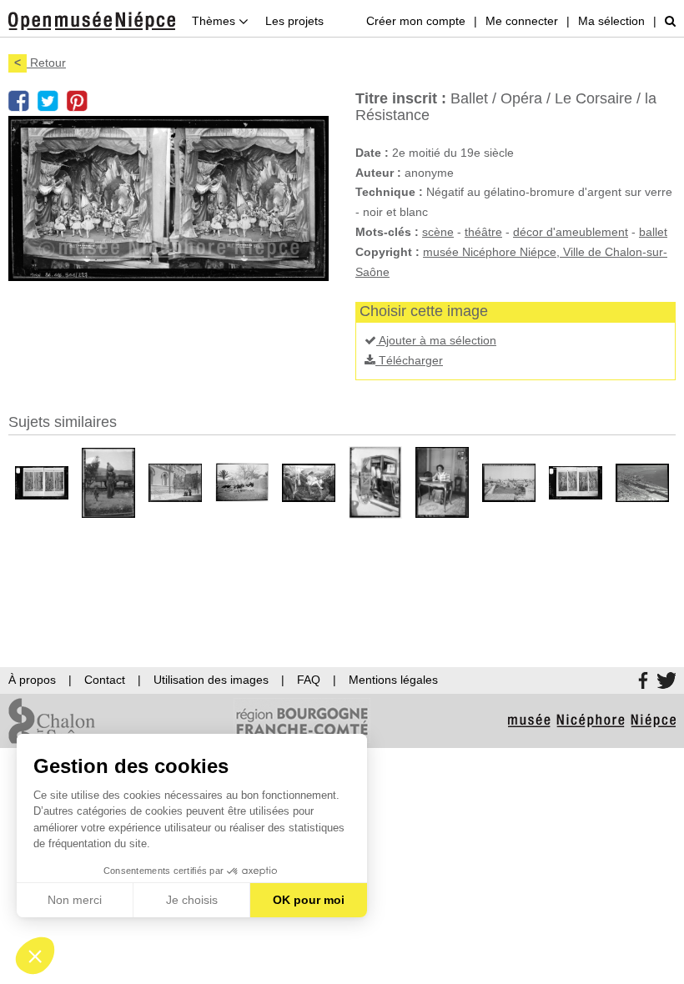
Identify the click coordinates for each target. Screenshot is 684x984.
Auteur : (378, 172)
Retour (40, 62)
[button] (35, 956)
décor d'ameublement (570, 231)
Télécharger (409, 360)
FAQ (308, 679)
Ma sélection (611, 21)
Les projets (294, 21)
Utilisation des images (211, 679)
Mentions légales (393, 679)
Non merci (75, 899)
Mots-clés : (387, 231)
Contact (104, 679)
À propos (32, 679)
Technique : (389, 191)
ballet (653, 231)
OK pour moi (309, 899)
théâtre (483, 231)
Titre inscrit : (400, 98)
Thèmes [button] (215, 21)
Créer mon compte (415, 21)
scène (438, 231)
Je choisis (192, 899)
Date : (372, 152)
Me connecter (521, 21)
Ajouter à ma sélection (436, 340)
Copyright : (387, 252)
